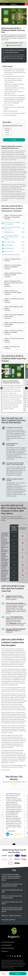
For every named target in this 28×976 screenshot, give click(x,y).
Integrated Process (9, 251)
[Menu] (0, 4)
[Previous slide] (1, 388)
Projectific (7, 960)
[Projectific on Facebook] (10, 956)
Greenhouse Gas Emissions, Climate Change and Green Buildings (11, 237)
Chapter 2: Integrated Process (12, 259)
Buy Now (14, 139)
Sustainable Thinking (9, 242)
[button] (25, 814)
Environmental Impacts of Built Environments (12, 228)
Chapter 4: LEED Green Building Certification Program (12, 274)
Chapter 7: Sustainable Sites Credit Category (14, 300)
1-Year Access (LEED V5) (7, 131)
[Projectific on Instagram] (13, 956)
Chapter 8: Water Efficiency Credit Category (13, 308)
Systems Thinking (8, 245)
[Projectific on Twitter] (18, 956)
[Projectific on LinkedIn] (15, 956)
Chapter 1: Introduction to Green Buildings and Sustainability (13, 217)
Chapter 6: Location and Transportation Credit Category (13, 292)
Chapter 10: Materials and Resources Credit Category (14, 324)
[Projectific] (14, 4)
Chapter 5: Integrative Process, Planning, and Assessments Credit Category (13, 283)
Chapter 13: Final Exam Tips (12, 347)
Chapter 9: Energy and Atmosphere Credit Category (14, 316)
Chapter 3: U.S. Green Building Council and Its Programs (12, 266)
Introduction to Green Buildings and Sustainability (12, 223)
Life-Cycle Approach (9, 248)
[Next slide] (26, 388)
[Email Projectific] (8, 956)
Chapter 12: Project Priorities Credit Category (14, 340)
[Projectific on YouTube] (20, 956)
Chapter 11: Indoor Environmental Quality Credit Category (13, 332)
